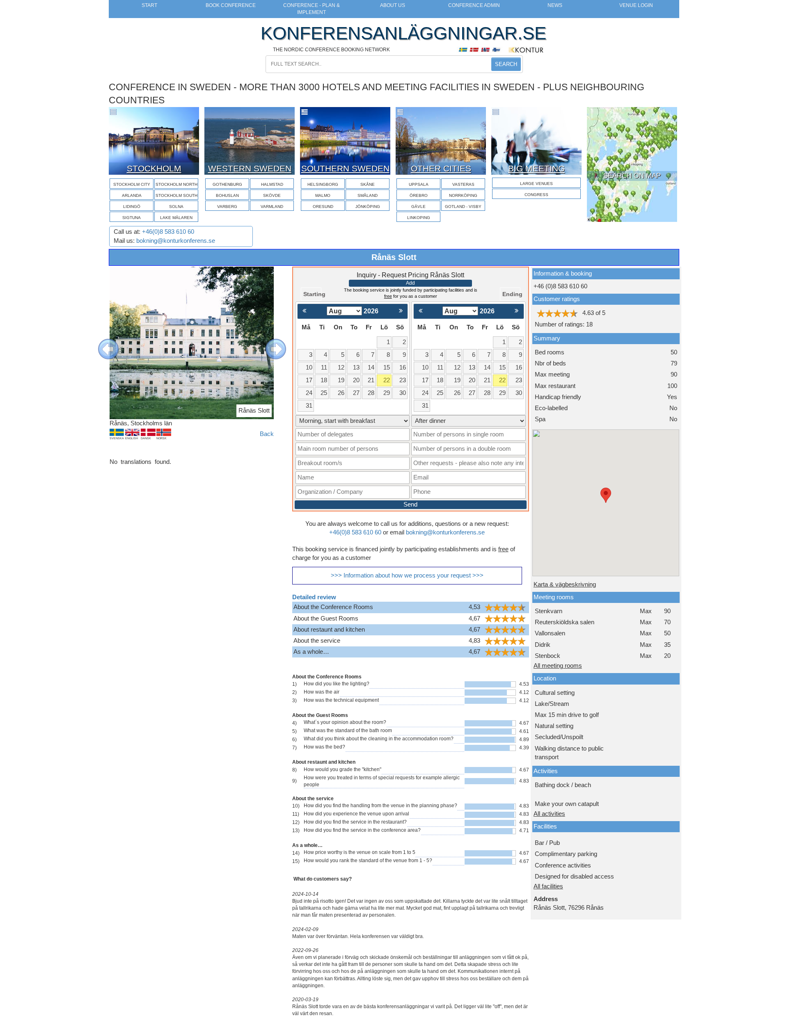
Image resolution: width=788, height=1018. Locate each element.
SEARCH (506, 64)
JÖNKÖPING (367, 206)
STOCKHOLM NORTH (176, 184)
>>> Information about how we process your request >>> (407, 575)
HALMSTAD (272, 184)
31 (309, 405)
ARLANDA (132, 195)
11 (324, 367)
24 (309, 393)
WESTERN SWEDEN (249, 168)
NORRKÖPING (463, 195)
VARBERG (227, 206)
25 (324, 393)
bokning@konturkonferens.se (175, 240)
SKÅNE (367, 184)
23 (402, 380)
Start (149, 5)
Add (410, 283)
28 (371, 393)
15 (386, 367)
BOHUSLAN (227, 195)
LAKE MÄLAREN (176, 217)
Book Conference (231, 5)
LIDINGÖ (131, 206)
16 (402, 367)
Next (270, 343)
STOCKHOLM (154, 168)
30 (402, 393)
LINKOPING (418, 217)
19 (341, 380)
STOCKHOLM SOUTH (176, 195)
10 (309, 367)
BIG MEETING (536, 168)
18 (324, 380)
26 (341, 393)
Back (267, 434)
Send (410, 504)
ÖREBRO (419, 195)
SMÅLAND (367, 195)
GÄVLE (418, 206)
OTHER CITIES (441, 168)
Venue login (636, 5)
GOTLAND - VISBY (463, 206)
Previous (102, 343)
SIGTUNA (131, 217)
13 (356, 367)
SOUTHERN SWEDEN (345, 168)
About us (392, 5)
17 (309, 380)
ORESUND (323, 206)
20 (356, 380)
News (554, 5)
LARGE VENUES (536, 183)
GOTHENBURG (227, 184)
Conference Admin (474, 5)
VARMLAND (272, 206)
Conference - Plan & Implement (311, 8)
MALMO (322, 195)
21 (371, 380)
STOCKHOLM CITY (131, 184)
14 (371, 367)
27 (356, 393)
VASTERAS (463, 184)
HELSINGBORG (322, 184)
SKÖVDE (272, 195)
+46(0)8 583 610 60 (168, 231)
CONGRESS (536, 194)
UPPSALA (418, 184)
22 (386, 380)
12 (341, 367)
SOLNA (176, 206)
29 (386, 393)
